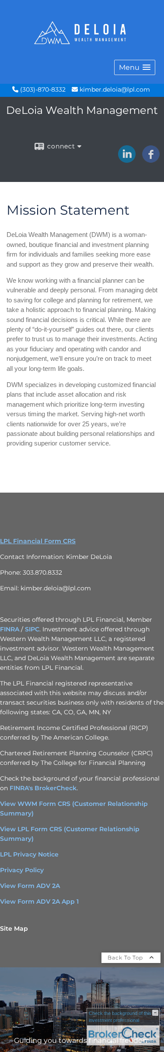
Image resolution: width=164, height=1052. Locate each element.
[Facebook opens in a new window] (151, 159)
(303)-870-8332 (42, 89)
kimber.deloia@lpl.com (114, 89)
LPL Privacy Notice (29, 854)
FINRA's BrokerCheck (43, 788)
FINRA (10, 629)
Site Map (14, 928)
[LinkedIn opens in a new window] (127, 159)
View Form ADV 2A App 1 (39, 901)
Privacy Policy (22, 870)
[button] (134, 67)
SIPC (32, 629)
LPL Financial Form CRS (38, 541)
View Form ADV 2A (30, 886)
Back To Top (126, 957)
